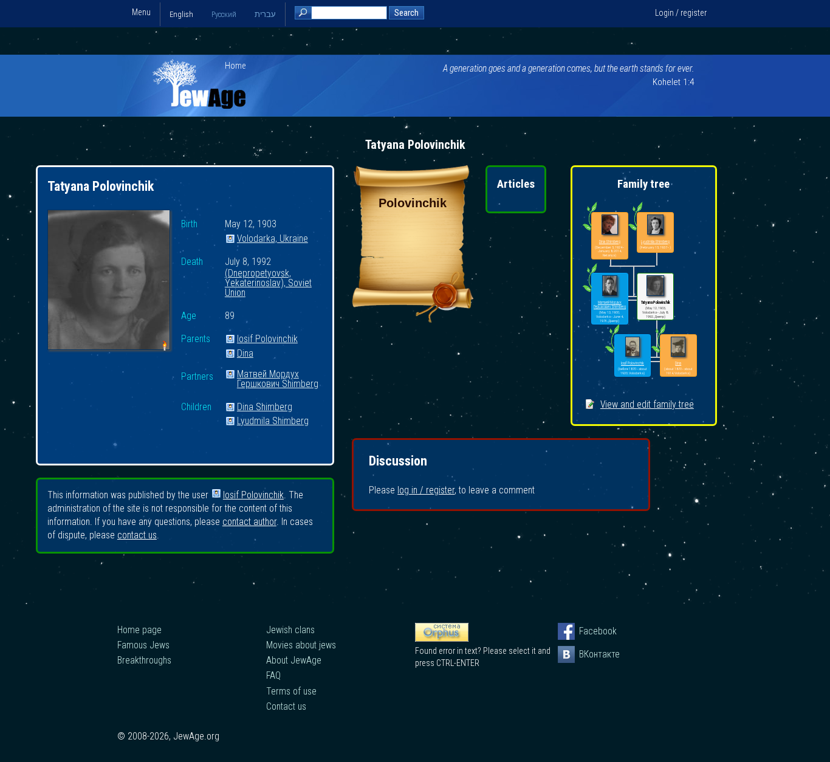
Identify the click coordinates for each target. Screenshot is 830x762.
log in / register (425, 490)
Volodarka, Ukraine (272, 239)
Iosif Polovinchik (267, 339)
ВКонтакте (587, 654)
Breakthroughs (144, 660)
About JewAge (293, 660)
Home (235, 65)
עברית (265, 14)
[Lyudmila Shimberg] (655, 225)
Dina (245, 354)
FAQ (273, 675)
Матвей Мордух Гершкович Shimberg (277, 374)
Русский (223, 14)
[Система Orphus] (441, 639)
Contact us (286, 706)
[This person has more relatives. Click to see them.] (612, 352)
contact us (137, 535)
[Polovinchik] (412, 319)
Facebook (587, 631)
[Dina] (678, 347)
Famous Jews (143, 645)
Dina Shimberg (264, 407)
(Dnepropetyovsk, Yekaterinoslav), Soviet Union (268, 276)
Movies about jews (301, 645)
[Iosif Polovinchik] (632, 347)
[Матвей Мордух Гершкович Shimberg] (609, 286)
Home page (139, 630)
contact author (249, 521)
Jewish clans (290, 630)
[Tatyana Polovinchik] (108, 282)
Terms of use (291, 691)
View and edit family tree (647, 404)
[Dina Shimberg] (609, 225)
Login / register (681, 13)
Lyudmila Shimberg (273, 421)
